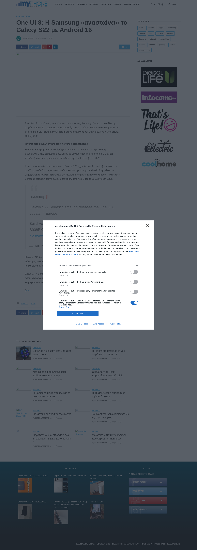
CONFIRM (77, 314)
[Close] (148, 226)
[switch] (134, 272)
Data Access (98, 324)
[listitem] (98, 265)
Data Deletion (82, 324)
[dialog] (98, 275)
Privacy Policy (115, 324)
